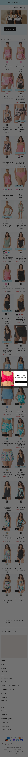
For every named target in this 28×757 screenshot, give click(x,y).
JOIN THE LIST (20, 382)
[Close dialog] (26, 371)
